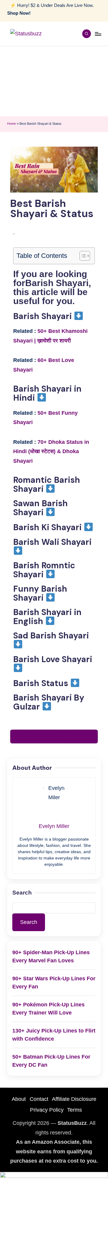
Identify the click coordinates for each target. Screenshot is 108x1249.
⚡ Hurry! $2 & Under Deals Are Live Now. (50, 9)
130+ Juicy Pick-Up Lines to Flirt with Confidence (53, 1035)
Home (11, 123)
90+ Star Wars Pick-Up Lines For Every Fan (53, 983)
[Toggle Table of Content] (81, 256)
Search (22, 892)
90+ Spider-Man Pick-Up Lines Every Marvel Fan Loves (51, 956)
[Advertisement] (54, 81)
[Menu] (98, 33)
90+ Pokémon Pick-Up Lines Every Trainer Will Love (48, 1009)
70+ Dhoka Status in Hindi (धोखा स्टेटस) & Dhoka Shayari (51, 451)
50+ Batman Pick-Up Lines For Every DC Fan (51, 1061)
